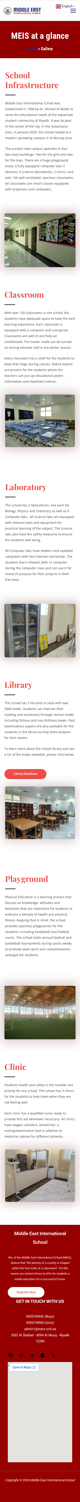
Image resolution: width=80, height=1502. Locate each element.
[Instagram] (21, 1357)
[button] (9, 240)
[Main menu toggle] (73, 11)
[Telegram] (31, 1357)
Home (32, 48)
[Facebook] (10, 1357)
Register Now (26, 1292)
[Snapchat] (42, 1357)
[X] (53, 1357)
